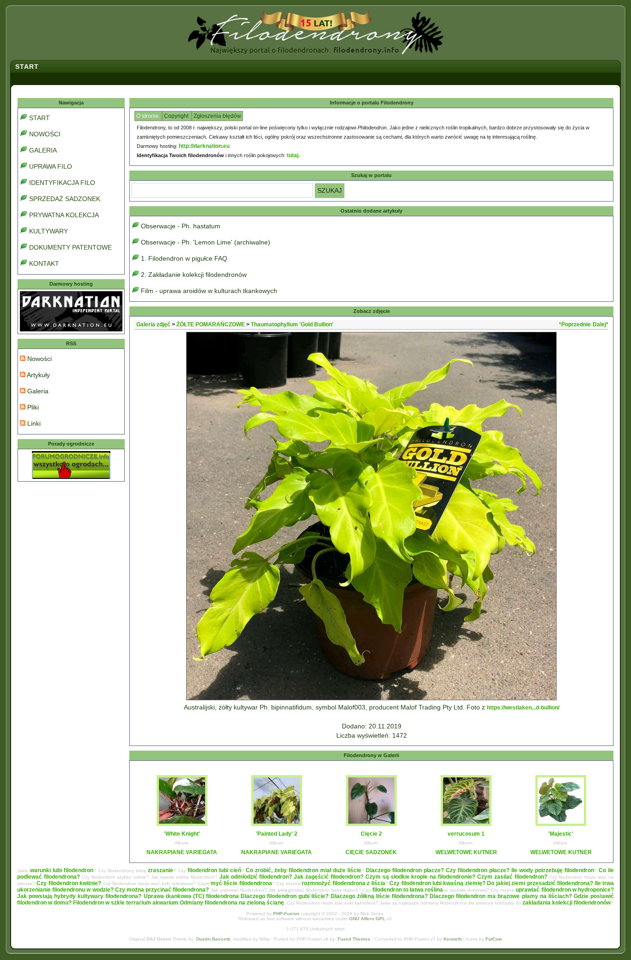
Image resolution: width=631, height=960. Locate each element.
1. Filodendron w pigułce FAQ (184, 258)
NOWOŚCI (45, 134)
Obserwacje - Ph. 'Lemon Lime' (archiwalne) (205, 242)
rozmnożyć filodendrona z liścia (343, 883)
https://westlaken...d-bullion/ (523, 707)
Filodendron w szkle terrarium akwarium (125, 902)
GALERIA (43, 150)
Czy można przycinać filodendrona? (162, 890)
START (39, 118)
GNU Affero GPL (367, 918)
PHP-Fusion (286, 913)
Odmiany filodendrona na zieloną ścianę (232, 902)
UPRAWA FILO (50, 166)
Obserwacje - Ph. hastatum (180, 226)
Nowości (38, 358)
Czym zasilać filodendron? (512, 877)
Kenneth (452, 939)
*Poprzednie (575, 324)
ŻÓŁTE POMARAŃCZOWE (210, 324)
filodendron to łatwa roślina (407, 890)
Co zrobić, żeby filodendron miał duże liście (303, 870)
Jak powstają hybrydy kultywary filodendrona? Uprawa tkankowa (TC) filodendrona (128, 896)
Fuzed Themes (354, 939)
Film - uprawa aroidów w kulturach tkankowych (209, 290)
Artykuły (37, 375)
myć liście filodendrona (241, 883)
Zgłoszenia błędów (217, 116)
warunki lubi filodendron (61, 870)
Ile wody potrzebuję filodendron (552, 870)
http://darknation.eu (204, 146)
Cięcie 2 (371, 834)
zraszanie (160, 870)
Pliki (32, 407)
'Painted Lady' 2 (276, 834)
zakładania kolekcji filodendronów (566, 902)
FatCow (493, 939)
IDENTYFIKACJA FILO (62, 182)
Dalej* (600, 324)
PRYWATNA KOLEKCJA (64, 215)
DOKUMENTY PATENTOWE (70, 247)
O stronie (148, 116)
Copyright (177, 116)
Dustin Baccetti (213, 939)
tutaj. (293, 155)
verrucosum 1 (466, 834)
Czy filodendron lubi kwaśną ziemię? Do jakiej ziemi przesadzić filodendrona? (491, 883)
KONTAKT (44, 263)
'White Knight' (182, 834)
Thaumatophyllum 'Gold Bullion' (292, 324)
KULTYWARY (48, 231)
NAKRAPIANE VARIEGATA (181, 852)
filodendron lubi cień (214, 870)
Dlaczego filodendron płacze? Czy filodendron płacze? (438, 870)
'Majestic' (560, 834)
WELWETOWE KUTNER (466, 852)
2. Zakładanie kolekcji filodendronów (194, 274)
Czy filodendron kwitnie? (68, 883)
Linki (33, 423)
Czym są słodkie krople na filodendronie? (420, 877)
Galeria (37, 391)
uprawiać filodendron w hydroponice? (565, 890)
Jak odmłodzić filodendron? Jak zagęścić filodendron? (291, 877)
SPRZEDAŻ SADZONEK (64, 198)
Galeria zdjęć (153, 324)
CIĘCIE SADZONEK (371, 852)
